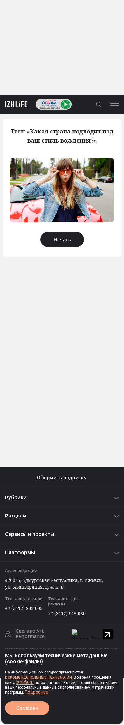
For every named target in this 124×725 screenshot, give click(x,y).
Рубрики (16, 497)
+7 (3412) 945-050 (67, 613)
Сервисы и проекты (29, 534)
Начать (62, 239)
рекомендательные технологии (38, 676)
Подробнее (36, 692)
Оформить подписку (62, 477)
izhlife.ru (25, 682)
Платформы (20, 552)
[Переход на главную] (13, 104)
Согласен (27, 708)
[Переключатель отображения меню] (114, 104)
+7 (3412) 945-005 (24, 608)
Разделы (15, 516)
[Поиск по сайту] (98, 104)
